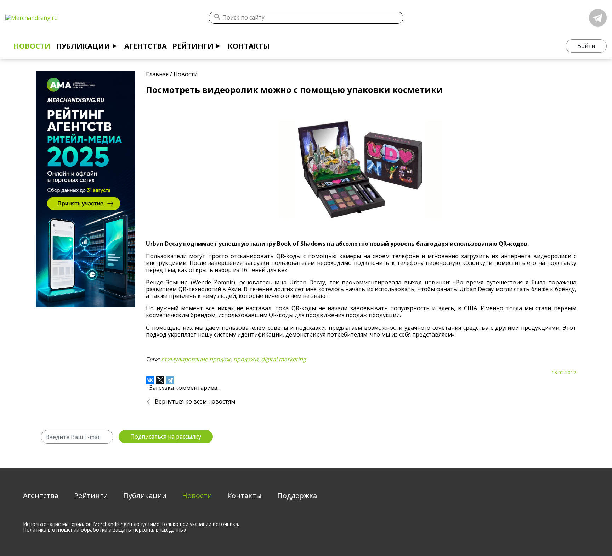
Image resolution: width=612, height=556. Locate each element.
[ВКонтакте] (150, 380)
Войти (586, 46)
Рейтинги (193, 46)
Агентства (145, 46)
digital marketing (283, 359)
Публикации (83, 46)
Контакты (249, 46)
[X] (160, 380)
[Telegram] (170, 380)
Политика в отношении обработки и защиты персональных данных (104, 529)
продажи (245, 359)
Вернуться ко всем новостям (195, 401)
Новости (32, 46)
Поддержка (297, 495)
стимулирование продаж (196, 359)
